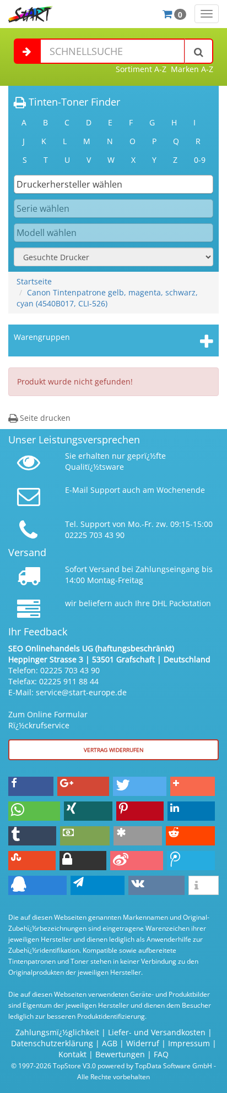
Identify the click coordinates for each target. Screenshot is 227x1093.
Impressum (189, 1043)
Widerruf (142, 1043)
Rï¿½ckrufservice (38, 725)
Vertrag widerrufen (114, 750)
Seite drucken (44, 418)
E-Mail (76, 490)
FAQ (161, 1054)
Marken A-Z (192, 69)
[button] (30, 786)
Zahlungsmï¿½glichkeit (57, 1032)
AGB (109, 1043)
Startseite (34, 281)
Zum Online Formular (48, 714)
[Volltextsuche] (199, 51)
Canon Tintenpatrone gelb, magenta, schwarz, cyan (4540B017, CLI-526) (107, 298)
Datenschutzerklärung (52, 1043)
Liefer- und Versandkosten (157, 1032)
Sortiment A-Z (141, 69)
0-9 (200, 160)
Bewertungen (120, 1054)
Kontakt (72, 1054)
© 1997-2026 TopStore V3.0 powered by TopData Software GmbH (111, 1065)
